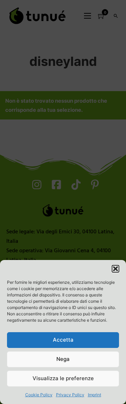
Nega (63, 359)
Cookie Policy (38, 394)
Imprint (94, 394)
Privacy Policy (70, 394)
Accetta (63, 339)
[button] (115, 268)
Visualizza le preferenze (63, 378)
